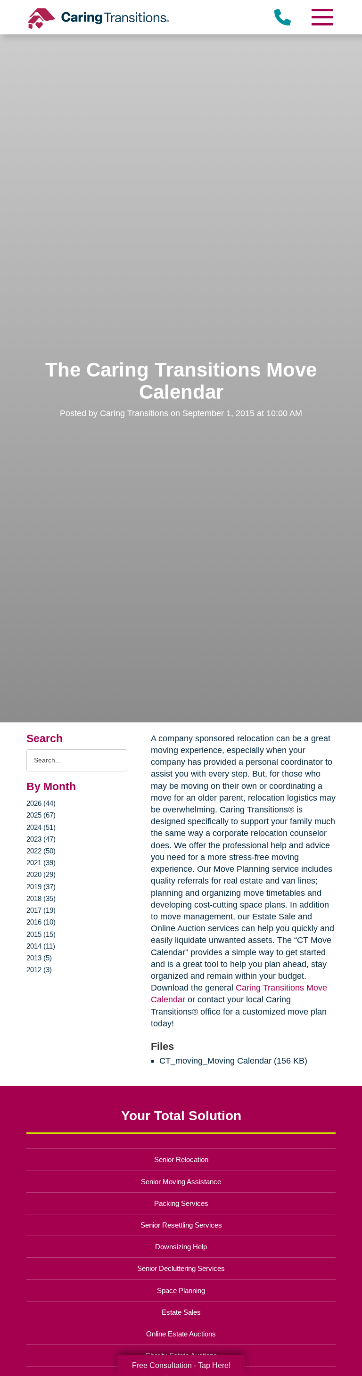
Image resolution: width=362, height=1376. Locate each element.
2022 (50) (41, 851)
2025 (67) (41, 815)
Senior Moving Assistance (181, 1182)
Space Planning (181, 1290)
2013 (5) (39, 958)
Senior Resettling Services (181, 1225)
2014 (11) (40, 946)
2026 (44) (41, 803)
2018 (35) (41, 898)
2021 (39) (41, 863)
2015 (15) (41, 934)
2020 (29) (41, 874)
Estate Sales (181, 1312)
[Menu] (321, 17)
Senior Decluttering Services (181, 1268)
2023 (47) (41, 839)
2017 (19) (41, 910)
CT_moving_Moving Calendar (215, 1060)
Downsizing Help (181, 1247)
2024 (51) (41, 827)
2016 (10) (41, 922)
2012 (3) (39, 970)
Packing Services (181, 1203)
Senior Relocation (181, 1159)
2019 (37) (41, 887)
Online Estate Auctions (181, 1334)
